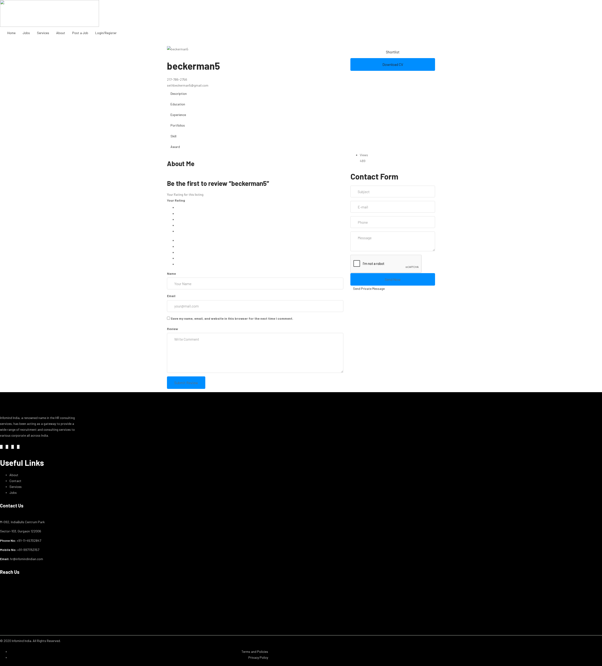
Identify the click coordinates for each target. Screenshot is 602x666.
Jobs (26, 33)
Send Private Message (369, 289)
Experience (178, 115)
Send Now (393, 279)
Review (172, 329)
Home (11, 33)
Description (178, 94)
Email (171, 296)
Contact (15, 481)
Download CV (392, 64)
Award (175, 147)
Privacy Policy (258, 657)
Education (177, 104)
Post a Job (80, 33)
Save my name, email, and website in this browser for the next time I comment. (232, 318)
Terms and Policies (255, 652)
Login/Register (106, 33)
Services (43, 33)
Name (171, 273)
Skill (173, 136)
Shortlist (393, 52)
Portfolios (177, 125)
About (60, 33)
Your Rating (176, 200)
